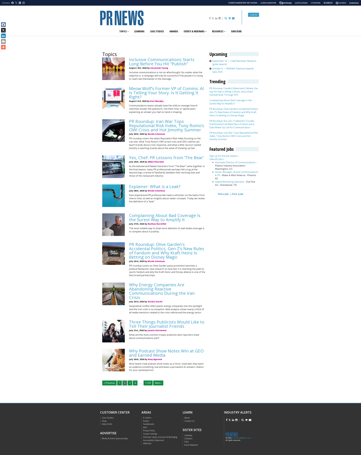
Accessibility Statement (153, 440)
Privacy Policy (149, 430)
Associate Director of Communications (235, 162)
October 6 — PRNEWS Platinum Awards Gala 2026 (233, 70)
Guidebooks (148, 424)
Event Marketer (191, 445)
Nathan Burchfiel (157, 223)
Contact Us (189, 421)
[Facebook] (3, 24)
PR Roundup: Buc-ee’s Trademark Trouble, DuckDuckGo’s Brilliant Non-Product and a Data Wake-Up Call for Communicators (232, 124)
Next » (158, 382)
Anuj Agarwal (155, 359)
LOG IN (253, 14)
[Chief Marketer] (268, 3)
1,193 (148, 382)
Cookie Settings (150, 433)
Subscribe (236, 31)
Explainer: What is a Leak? (154, 186)
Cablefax (188, 435)
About (187, 417)
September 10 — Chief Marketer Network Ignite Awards (234, 62)
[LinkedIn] (3, 36)
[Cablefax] (354, 3)
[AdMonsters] (341, 3)
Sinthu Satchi (155, 301)
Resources (218, 31)
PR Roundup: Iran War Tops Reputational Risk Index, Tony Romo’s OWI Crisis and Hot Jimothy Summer (166, 125)
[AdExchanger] (285, 2)
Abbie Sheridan (156, 161)
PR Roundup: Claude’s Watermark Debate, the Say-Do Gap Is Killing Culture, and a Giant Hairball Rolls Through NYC (233, 92)
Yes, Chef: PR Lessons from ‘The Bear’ (166, 157)
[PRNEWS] (131, 20)
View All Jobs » (216, 159)
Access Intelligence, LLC (241, 438)
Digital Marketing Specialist (229, 181)
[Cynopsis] (315, 3)
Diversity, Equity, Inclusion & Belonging (160, 437)
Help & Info (107, 424)
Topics (123, 31)
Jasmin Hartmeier (157, 330)
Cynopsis (188, 438)
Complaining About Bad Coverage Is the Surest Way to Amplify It (164, 217)
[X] (3, 30)
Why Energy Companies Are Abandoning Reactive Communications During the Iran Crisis (162, 291)
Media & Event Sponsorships (115, 438)
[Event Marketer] (301, 3)
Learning (139, 31)
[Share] (3, 47)
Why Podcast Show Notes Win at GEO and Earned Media (166, 353)
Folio (186, 441)
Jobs (145, 427)
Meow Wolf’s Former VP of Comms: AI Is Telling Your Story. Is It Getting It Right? (166, 92)
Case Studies (157, 31)
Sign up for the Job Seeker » (224, 156)
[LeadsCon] (328, 3)
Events (146, 421)
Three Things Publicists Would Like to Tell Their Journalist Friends (166, 324)
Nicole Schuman (156, 134)
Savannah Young (159, 68)
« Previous (109, 382)
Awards (174, 31)
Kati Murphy (157, 101)
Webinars (147, 443)
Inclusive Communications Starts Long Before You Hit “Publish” (161, 62)
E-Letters (147, 417)
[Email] (3, 41)
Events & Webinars (194, 31)
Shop (104, 421)
